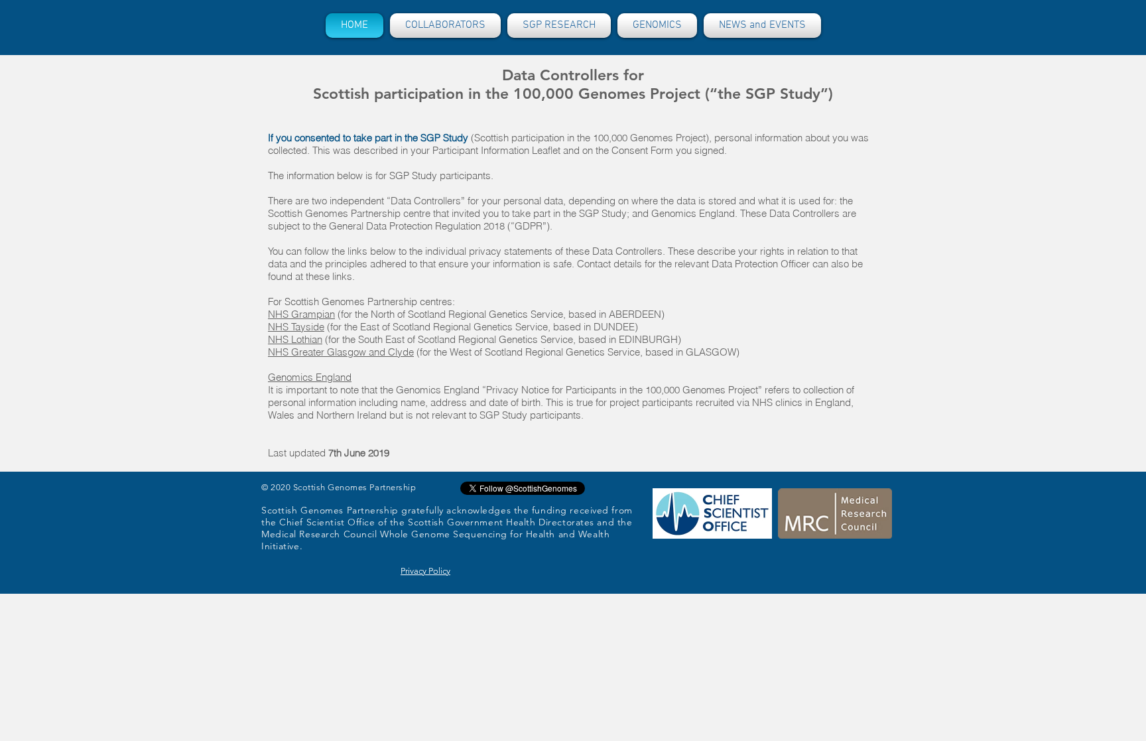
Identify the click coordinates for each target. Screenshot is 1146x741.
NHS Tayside (296, 326)
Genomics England (309, 377)
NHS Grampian (301, 314)
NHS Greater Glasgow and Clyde (341, 352)
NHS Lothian (295, 339)
